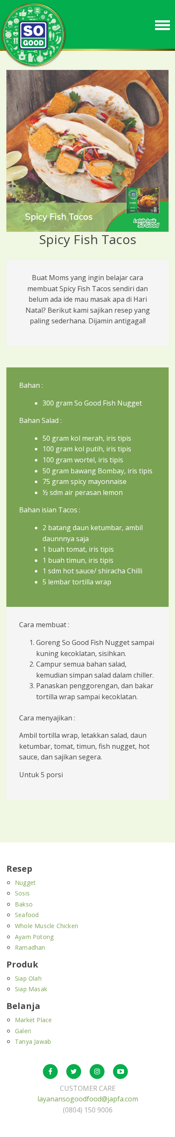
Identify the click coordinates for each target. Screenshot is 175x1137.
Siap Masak (31, 989)
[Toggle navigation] (162, 24)
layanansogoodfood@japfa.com (87, 1099)
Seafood (27, 915)
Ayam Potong (34, 937)
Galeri (23, 1031)
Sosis (22, 893)
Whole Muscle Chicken (46, 926)
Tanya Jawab (33, 1041)
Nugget (25, 882)
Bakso (24, 904)
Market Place (33, 1020)
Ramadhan (30, 947)
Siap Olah (28, 978)
